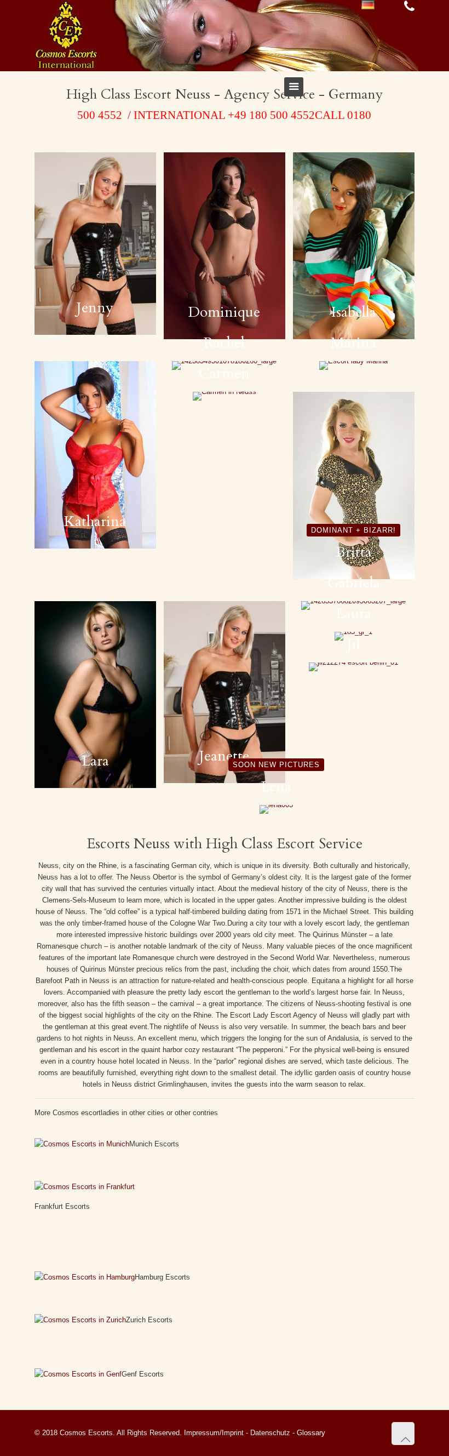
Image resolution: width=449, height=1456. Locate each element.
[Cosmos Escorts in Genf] (78, 1374)
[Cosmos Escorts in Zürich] (80, 1320)
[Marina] (354, 365)
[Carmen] (224, 396)
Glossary (311, 1433)
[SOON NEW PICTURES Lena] (276, 809)
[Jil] (354, 667)
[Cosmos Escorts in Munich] (81, 1144)
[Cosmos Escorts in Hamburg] (84, 1277)
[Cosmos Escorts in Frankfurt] (84, 1187)
